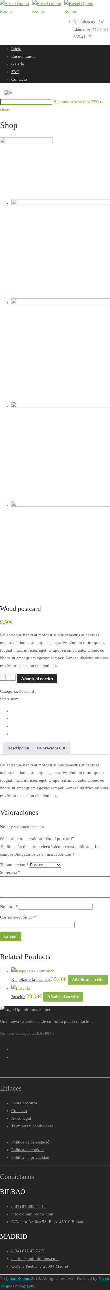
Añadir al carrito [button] (88, 979)
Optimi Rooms (17, 1278)
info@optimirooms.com (32, 1214)
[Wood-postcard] (26, 163)
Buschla (18, 996)
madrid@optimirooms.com (35, 1258)
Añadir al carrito (37, 678)
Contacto (19, 1110)
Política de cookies (27, 1149)
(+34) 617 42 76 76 (28, 1251)
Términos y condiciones (32, 1126)
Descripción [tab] (18, 748)
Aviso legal (21, 1118)
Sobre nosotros (24, 1103)
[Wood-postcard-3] (60, 302)
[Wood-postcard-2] (60, 203)
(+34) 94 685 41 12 (28, 1206)
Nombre (9, 906)
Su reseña (10, 872)
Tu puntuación (14, 864)
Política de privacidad (30, 1157)
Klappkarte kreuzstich (30, 979)
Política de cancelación (31, 1142)
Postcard (26, 691)
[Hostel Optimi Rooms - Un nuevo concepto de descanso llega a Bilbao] (15, 7)
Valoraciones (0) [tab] (51, 748)
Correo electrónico (18, 917)
